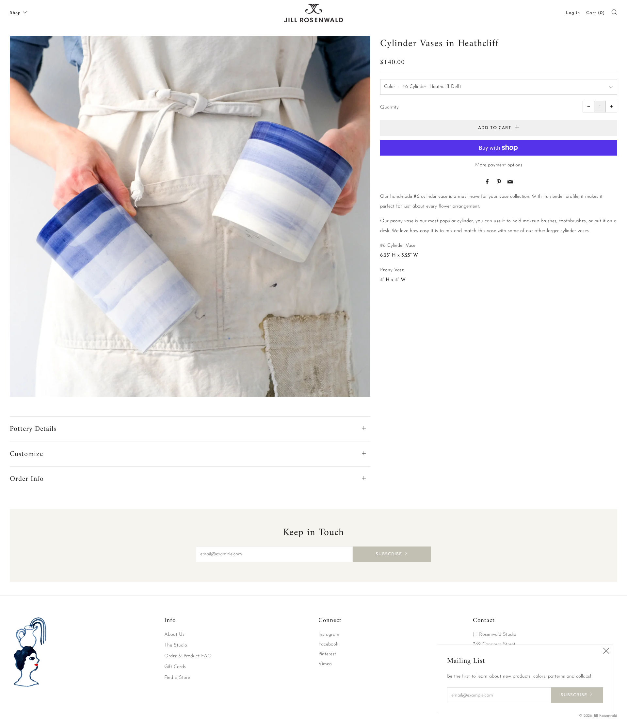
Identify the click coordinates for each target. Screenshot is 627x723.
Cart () (595, 13)
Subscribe (389, 554)
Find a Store (177, 677)
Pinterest (327, 654)
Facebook (328, 644)
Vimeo (325, 664)
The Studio (175, 645)
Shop (15, 13)
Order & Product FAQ (188, 656)
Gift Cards (175, 666)
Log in (573, 13)
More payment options (498, 165)
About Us (174, 634)
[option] (190, 216)
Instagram (328, 634)
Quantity (389, 107)
